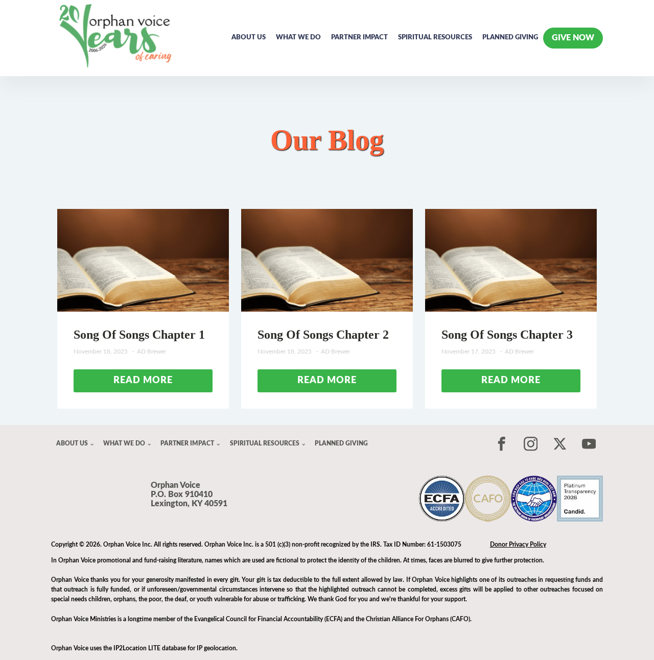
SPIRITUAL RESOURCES (435, 37)
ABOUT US (248, 37)
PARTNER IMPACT (359, 37)
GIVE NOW (573, 38)
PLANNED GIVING (510, 37)
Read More (143, 380)
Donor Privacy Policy (518, 544)
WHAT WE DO (298, 37)
